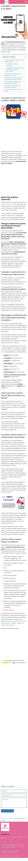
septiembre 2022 (5, 837)
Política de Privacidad (11, 852)
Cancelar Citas (4, 844)
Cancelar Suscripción (10, 846)
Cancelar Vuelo (6, 847)
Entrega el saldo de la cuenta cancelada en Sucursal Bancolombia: (14, 69)
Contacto (10, 851)
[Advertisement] (14, 136)
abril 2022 (19, 837)
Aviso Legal (4, 851)
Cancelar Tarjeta (21, 846)
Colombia (13, 847)
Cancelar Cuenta (14, 844)
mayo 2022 (13, 837)
